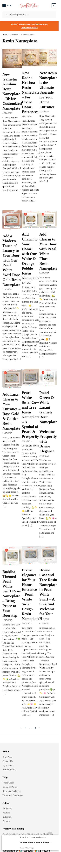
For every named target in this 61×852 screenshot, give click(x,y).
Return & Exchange (11, 791)
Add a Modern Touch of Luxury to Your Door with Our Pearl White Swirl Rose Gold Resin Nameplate (11, 260)
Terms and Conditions (12, 795)
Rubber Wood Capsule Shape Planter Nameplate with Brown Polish (36, 842)
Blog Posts (7, 757)
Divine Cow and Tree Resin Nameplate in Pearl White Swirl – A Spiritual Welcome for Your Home (48, 594)
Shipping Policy (9, 787)
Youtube (6, 813)
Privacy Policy (9, 769)
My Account (8, 765)
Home (4, 34)
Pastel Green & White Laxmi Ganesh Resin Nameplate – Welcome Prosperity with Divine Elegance (48, 422)
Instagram (7, 817)
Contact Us (7, 761)
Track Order (8, 783)
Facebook (6, 808)
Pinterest (6, 821)
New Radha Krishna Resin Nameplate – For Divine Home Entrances (31, 92)
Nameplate (14, 34)
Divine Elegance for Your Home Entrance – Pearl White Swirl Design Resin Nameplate (31, 594)
